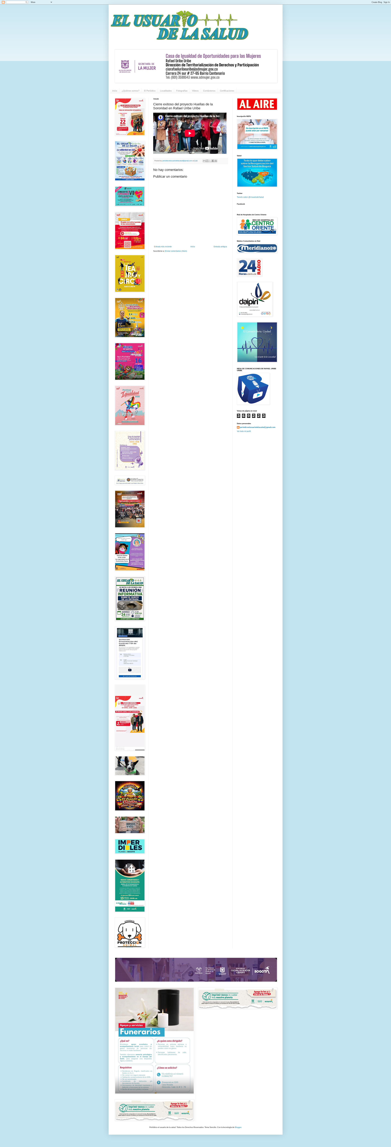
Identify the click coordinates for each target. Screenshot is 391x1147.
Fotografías (181, 90)
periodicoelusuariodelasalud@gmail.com (257, 427)
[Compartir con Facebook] (212, 160)
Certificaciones (227, 90)
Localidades (166, 90)
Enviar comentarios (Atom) (176, 251)
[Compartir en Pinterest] (215, 160)
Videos (195, 90)
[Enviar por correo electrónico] (204, 160)
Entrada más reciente (163, 247)
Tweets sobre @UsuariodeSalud (250, 197)
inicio (114, 90)
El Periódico (149, 90)
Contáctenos (209, 90)
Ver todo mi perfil (244, 431)
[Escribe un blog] (207, 160)
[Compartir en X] (210, 160)
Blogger (238, 1127)
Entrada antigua (220, 247)
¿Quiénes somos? (130, 90)
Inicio (192, 247)
